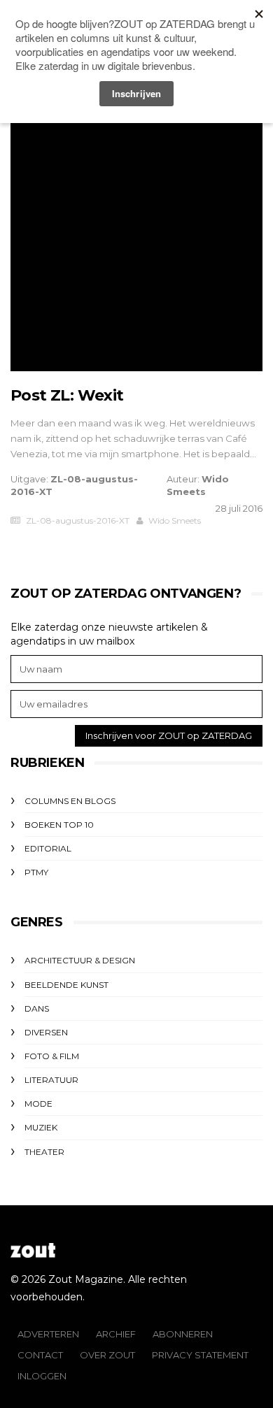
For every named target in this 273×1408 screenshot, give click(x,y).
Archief (116, 1333)
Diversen (46, 1032)
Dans (36, 1008)
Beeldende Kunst (66, 984)
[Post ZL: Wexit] (136, 245)
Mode (38, 1103)
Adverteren (48, 1333)
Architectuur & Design (79, 960)
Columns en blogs (69, 801)
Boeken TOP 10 (59, 824)
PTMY (36, 872)
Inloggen (42, 1375)
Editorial (47, 848)
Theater (44, 1152)
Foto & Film (51, 1056)
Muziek (40, 1127)
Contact (40, 1354)
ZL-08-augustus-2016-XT (78, 520)
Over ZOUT (107, 1354)
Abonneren (183, 1333)
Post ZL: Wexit (67, 395)
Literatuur (51, 1080)
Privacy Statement (200, 1354)
